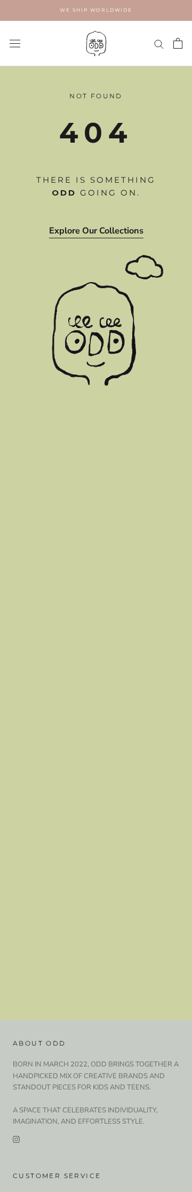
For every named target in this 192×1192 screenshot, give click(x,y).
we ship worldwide (96, 10)
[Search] (159, 43)
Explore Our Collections (96, 231)
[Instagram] (16, 1138)
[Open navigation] (15, 44)
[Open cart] (177, 43)
